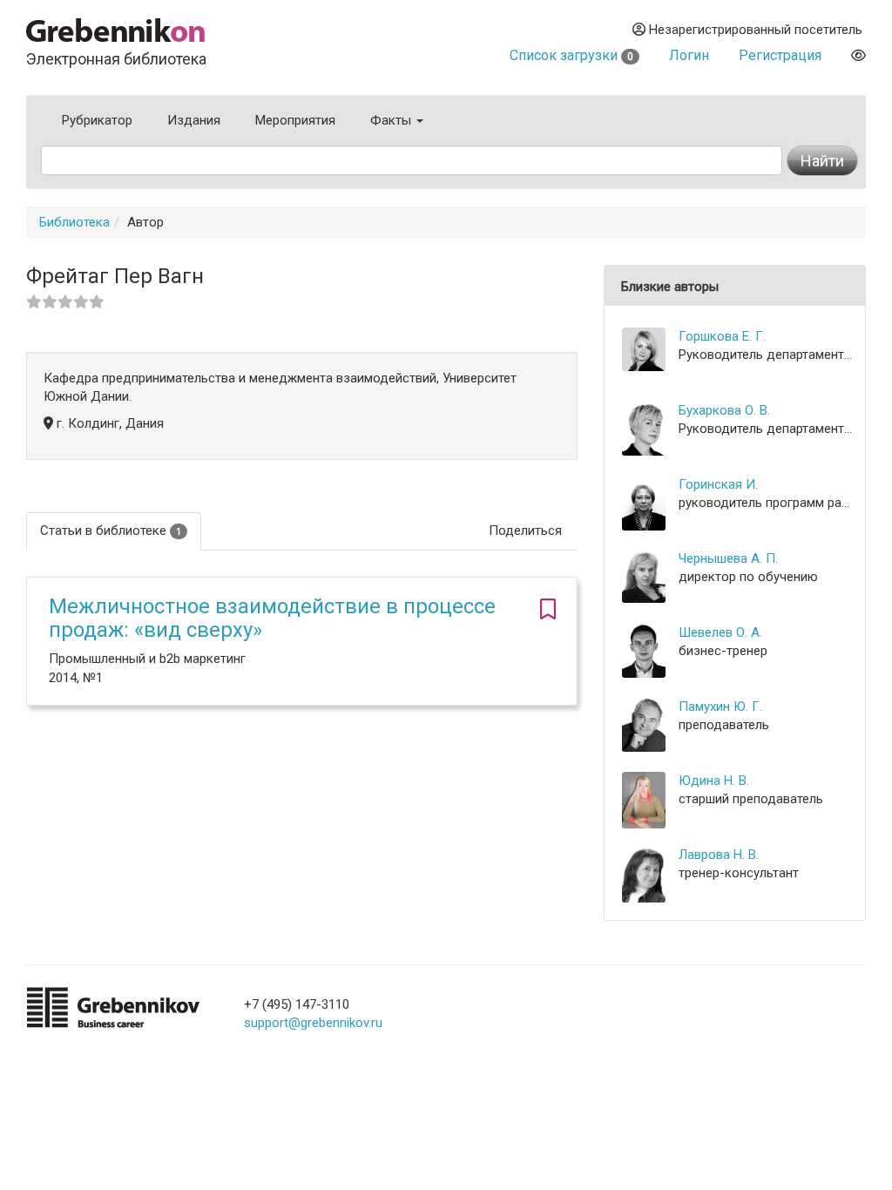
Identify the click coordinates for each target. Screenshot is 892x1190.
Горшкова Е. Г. (722, 336)
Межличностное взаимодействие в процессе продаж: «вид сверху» (272, 617)
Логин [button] (689, 55)
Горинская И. (718, 484)
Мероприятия (295, 120)
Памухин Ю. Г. (720, 706)
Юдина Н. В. (714, 780)
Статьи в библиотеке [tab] (110, 530)
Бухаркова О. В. (724, 410)
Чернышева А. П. (728, 558)
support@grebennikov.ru (313, 1023)
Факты (392, 120)
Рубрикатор (97, 120)
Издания (193, 120)
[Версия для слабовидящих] (858, 55)
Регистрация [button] (780, 55)
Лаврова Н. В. (719, 854)
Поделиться (525, 530)
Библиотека (74, 222)
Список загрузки (571, 55)
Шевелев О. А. (720, 632)
